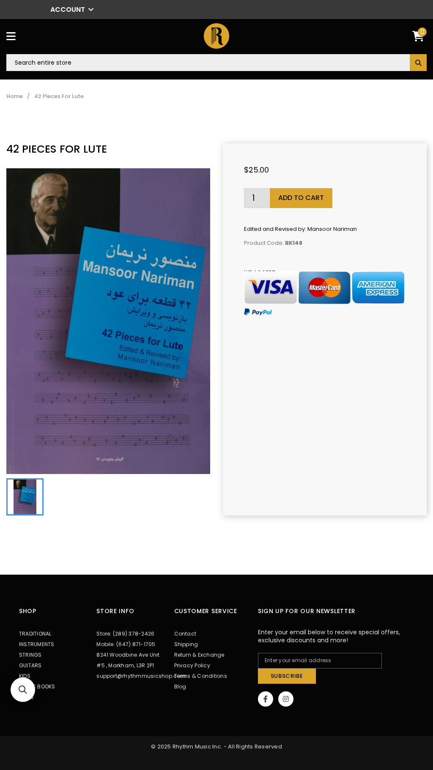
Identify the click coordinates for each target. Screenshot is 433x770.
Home (14, 96)
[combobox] (216, 62)
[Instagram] (285, 699)
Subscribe (287, 676)
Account (67, 9)
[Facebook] (265, 699)
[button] (23, 689)
